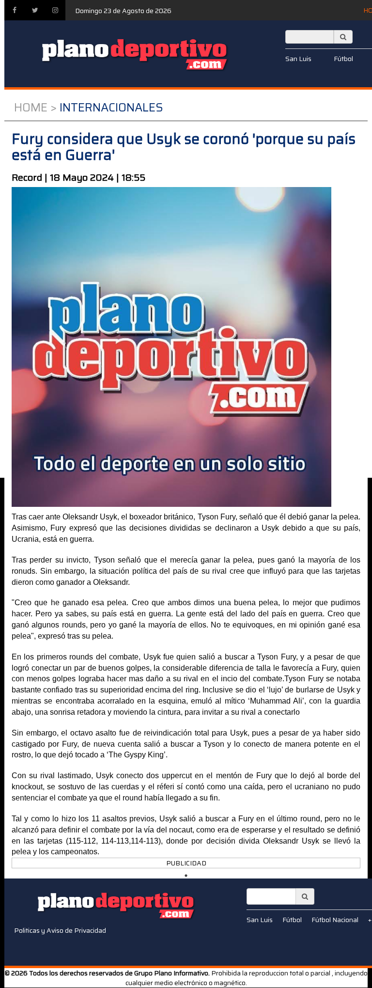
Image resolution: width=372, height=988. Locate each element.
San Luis (298, 58)
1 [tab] (186, 875)
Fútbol (343, 58)
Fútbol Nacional (334, 920)
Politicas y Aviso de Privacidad (60, 930)
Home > (35, 107)
